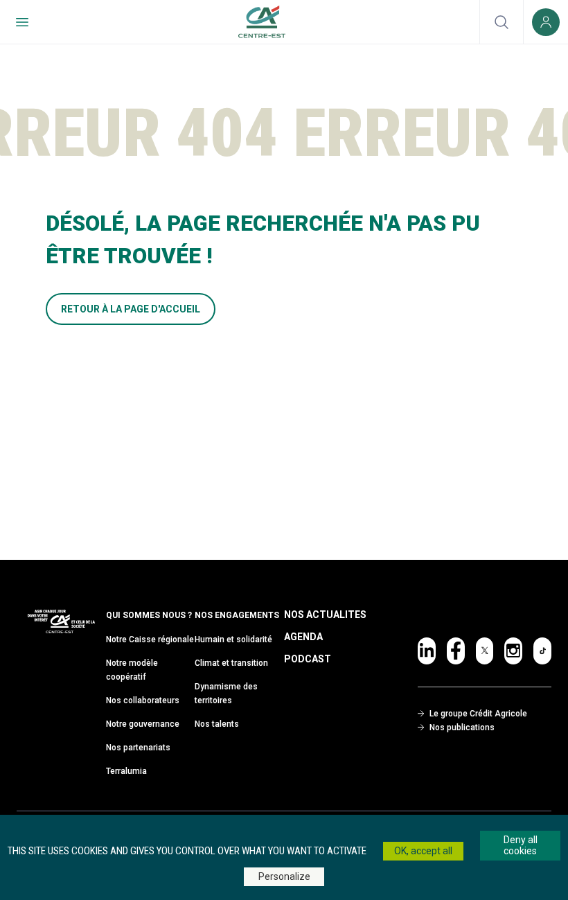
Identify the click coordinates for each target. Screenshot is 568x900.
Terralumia (126, 771)
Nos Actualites (325, 614)
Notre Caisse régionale (150, 639)
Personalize (284, 876)
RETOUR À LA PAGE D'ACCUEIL (130, 309)
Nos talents (217, 724)
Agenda (303, 636)
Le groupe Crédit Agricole (478, 713)
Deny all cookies (521, 845)
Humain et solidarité (233, 639)
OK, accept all (423, 850)
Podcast (307, 658)
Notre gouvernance (142, 724)
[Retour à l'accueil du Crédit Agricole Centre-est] (261, 22)
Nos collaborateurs (142, 700)
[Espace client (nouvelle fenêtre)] (546, 22)
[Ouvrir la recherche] (501, 22)
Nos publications (462, 727)
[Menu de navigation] (22, 22)
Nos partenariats (138, 747)
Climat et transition (231, 663)
